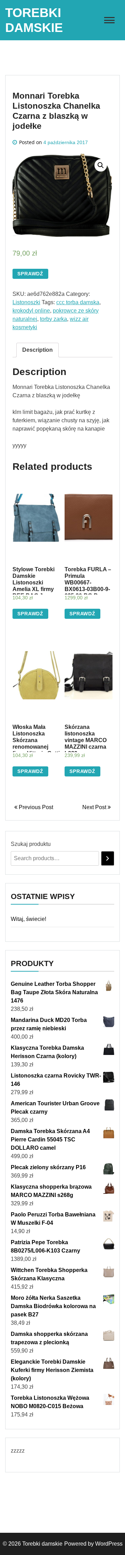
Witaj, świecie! (28, 919)
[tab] (37, 350)
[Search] (107, 858)
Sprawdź (30, 273)
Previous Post (35, 807)
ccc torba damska (77, 302)
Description (37, 350)
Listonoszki (26, 302)
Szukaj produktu (31, 844)
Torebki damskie (42, 1544)
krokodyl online (31, 311)
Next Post (95, 807)
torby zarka (53, 319)
